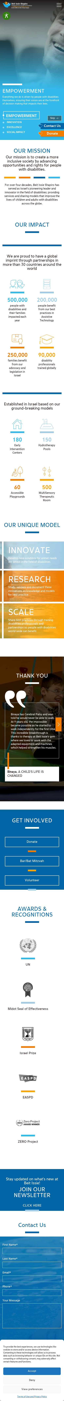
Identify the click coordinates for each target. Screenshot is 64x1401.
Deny (32, 1380)
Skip (52, 118)
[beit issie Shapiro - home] (17, 5)
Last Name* (10, 1258)
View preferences (32, 1389)
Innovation (14, 122)
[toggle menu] (59, 5)
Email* (6, 1272)
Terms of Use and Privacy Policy (32, 1397)
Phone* (7, 1286)
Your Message (11, 1300)
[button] (58, 724)
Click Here (32, 1205)
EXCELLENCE (14, 127)
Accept (32, 1371)
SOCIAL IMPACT (16, 132)
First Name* (10, 1244)
